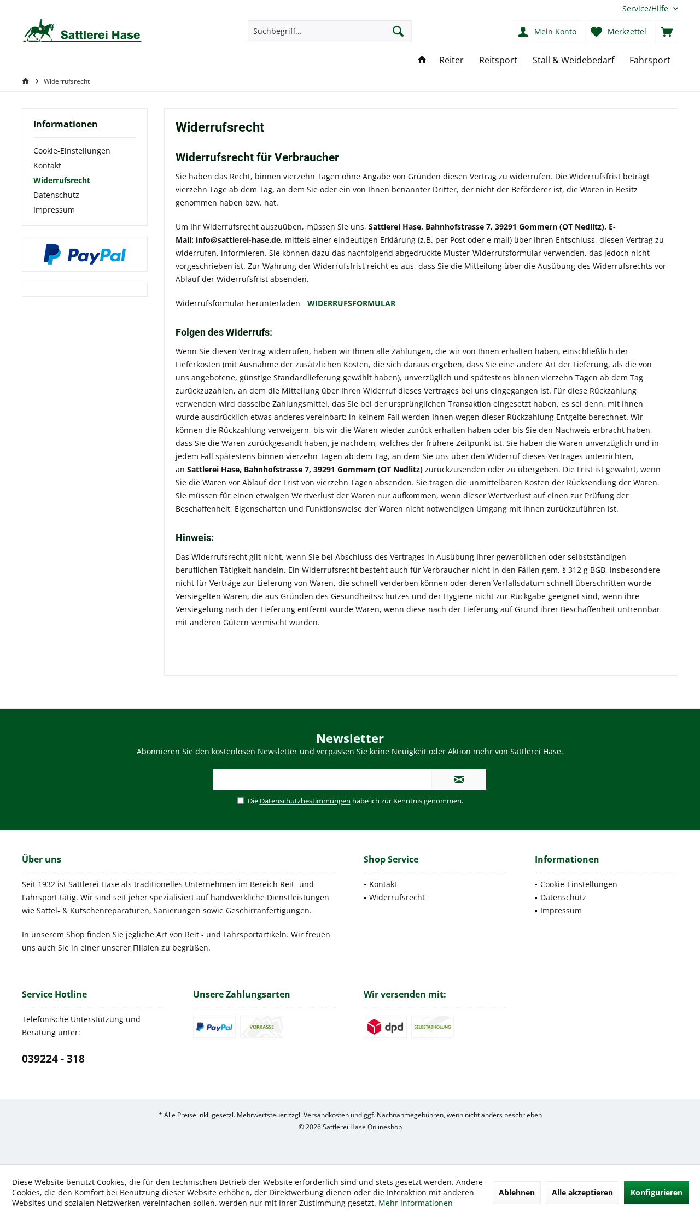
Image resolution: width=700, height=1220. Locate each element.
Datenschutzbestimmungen (305, 801)
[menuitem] (646, 8)
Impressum (54, 209)
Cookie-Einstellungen (71, 150)
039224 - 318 (53, 1059)
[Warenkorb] (666, 31)
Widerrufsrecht (61, 180)
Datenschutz (56, 195)
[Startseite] (422, 60)
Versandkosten (326, 1114)
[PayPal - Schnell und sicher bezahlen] (85, 254)
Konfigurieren (656, 1192)
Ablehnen (517, 1192)
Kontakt (47, 165)
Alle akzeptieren (582, 1192)
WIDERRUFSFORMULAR (351, 303)
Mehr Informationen (415, 1203)
